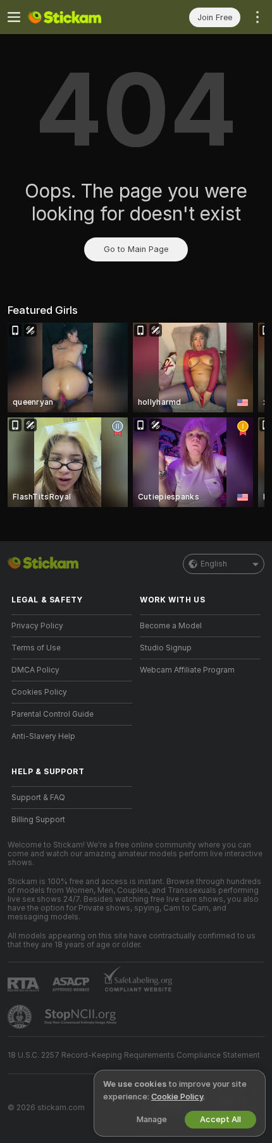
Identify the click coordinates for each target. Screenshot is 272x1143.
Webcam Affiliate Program (187, 670)
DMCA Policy (35, 670)
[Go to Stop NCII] (81, 1016)
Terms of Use (36, 647)
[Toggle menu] (14, 17)
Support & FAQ (38, 797)
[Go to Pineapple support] (21, 1017)
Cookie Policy (177, 1096)
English (214, 564)
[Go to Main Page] (82, 17)
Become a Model (171, 625)
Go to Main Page (136, 249)
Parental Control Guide (52, 714)
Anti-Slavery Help (43, 736)
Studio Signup (166, 647)
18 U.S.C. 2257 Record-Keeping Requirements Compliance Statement (134, 1055)
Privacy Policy (37, 625)
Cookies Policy (39, 692)
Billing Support (38, 819)
